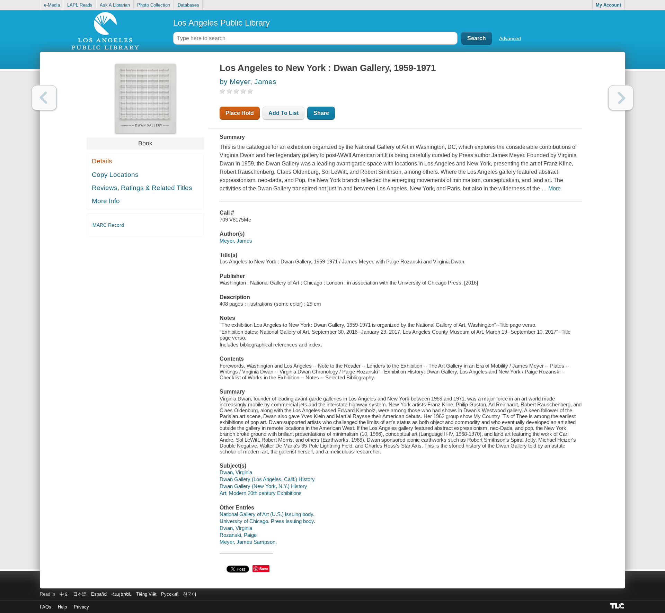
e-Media (52, 5)
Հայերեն (122, 594)
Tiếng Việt (146, 594)
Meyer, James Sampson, (248, 542)
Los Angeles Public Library (221, 22)
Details (102, 161)
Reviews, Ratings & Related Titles (142, 187)
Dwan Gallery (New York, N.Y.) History (263, 486)
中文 (64, 594)
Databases (188, 5)
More (554, 188)
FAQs (45, 607)
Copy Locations (115, 174)
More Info (106, 201)
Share (321, 113)
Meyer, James (236, 241)
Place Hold (239, 113)
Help (62, 607)
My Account (608, 5)
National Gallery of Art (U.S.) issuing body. (267, 514)
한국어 (189, 594)
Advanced (510, 38)
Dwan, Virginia (236, 472)
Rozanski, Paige (238, 535)
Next (620, 97)
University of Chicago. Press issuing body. (267, 521)
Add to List (283, 113)
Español (99, 594)
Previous (44, 97)
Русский (169, 594)
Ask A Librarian (115, 5)
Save (263, 568)
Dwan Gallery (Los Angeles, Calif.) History (267, 479)
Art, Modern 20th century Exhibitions (261, 493)
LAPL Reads (79, 5)
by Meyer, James (248, 81)
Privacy (81, 607)
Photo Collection (153, 5)
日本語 (80, 594)
